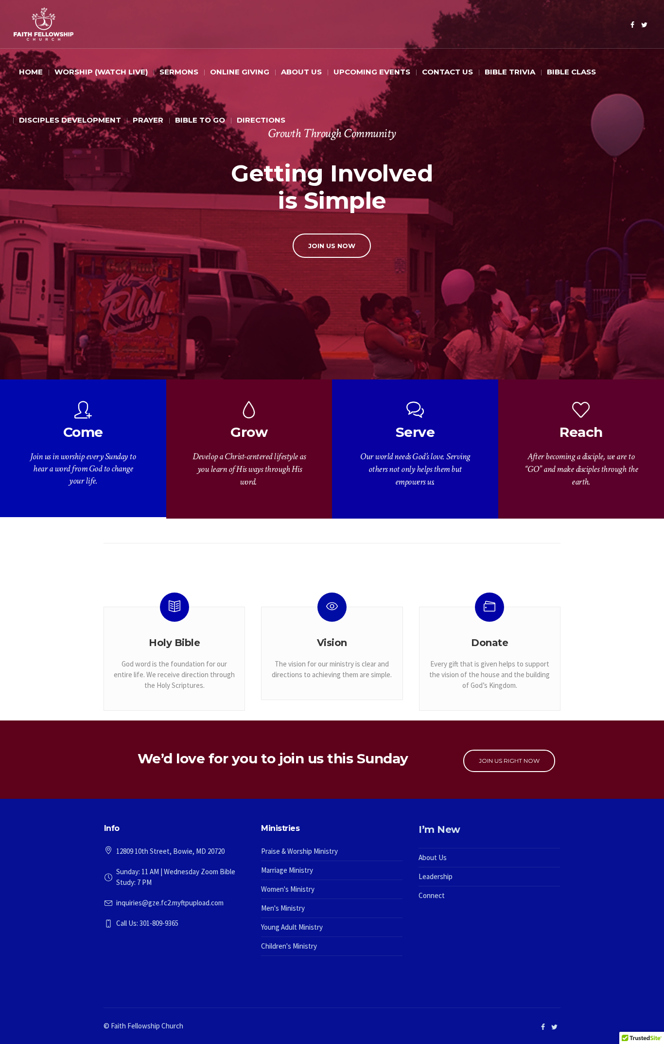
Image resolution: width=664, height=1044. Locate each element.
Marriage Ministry (287, 870)
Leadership (436, 876)
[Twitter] (644, 25)
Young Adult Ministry (292, 927)
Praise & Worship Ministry (299, 851)
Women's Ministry (288, 889)
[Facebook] (632, 25)
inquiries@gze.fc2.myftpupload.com (170, 902)
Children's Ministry (289, 946)
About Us (433, 857)
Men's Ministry (283, 908)
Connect (432, 895)
